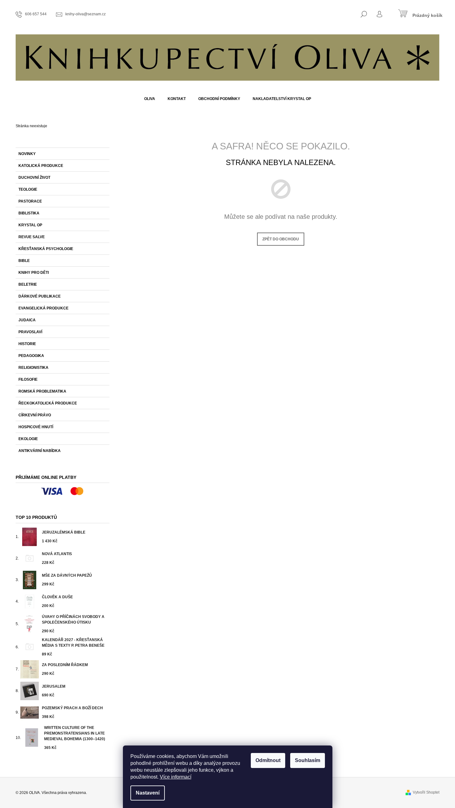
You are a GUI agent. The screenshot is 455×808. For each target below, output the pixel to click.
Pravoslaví (30, 332)
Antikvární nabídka (39, 451)
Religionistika (33, 367)
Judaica (27, 320)
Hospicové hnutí (35, 427)
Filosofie (28, 379)
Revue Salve (31, 237)
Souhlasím (307, 760)
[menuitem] (149, 98)
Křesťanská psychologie (45, 249)
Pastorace (30, 201)
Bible (24, 260)
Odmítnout (268, 760)
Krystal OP (30, 225)
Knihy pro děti (33, 272)
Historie (27, 344)
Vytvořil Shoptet (426, 792)
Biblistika (28, 213)
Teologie (27, 189)
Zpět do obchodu (280, 239)
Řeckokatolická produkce (47, 403)
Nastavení (147, 792)
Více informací (175, 777)
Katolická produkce (40, 165)
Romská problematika (42, 391)
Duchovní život (34, 177)
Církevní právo (34, 415)
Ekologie (28, 439)
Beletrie (27, 284)
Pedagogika (31, 356)
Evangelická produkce (43, 308)
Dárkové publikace (39, 296)
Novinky (27, 154)
